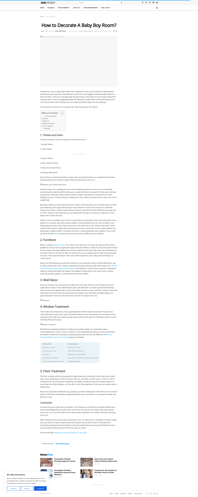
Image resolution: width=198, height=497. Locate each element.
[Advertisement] (140, 30)
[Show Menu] (157, 7)
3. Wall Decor (45, 121)
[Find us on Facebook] (142, 2)
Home (41, 16)
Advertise (122, 494)
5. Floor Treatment (47, 126)
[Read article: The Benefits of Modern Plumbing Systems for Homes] (46, 462)
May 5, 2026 (97, 464)
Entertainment (63, 8)
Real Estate (105, 8)
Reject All (27, 488)
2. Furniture (44, 118)
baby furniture (60, 245)
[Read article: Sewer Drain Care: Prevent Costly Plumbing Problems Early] (86, 462)
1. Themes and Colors (50, 116)
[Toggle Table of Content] (61, 113)
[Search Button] (122, 3)
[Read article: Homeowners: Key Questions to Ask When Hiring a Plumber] (86, 473)
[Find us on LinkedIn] (157, 2)
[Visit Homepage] (48, 2)
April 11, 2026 (57, 477)
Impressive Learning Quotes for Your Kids (70, 432)
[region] (27, 482)
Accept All (40, 488)
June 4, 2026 (57, 464)
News (42, 8)
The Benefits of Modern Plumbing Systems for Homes (64, 460)
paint (57, 233)
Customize (13, 488)
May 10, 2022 (73, 31)
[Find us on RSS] (150, 2)
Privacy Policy (138, 494)
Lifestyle (76, 8)
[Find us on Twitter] (146, 2)
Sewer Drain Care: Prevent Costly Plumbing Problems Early (105, 460)
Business (51, 8)
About (116, 494)
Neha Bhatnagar (60, 31)
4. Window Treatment (47, 123)
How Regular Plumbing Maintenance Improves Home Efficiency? (64, 472)
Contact (129, 494)
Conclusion (47, 128)
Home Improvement (91, 8)
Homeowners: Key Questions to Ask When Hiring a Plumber (105, 471)
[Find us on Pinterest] (153, 2)
